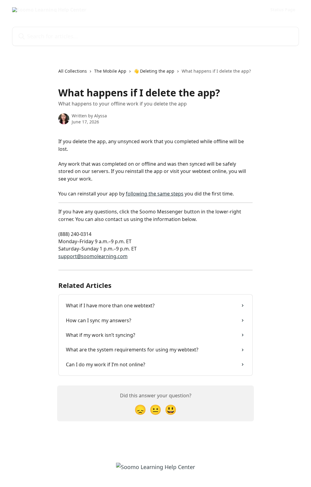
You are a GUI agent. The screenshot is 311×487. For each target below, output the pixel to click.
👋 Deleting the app (154, 71)
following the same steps (154, 193)
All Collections (72, 71)
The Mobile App (110, 71)
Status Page (282, 10)
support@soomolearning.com (93, 256)
